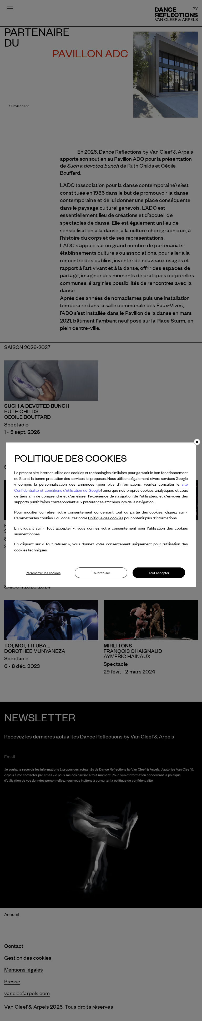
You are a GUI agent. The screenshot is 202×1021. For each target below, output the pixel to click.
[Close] (197, 442)
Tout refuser (101, 573)
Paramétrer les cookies (43, 573)
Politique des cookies (105, 517)
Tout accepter (159, 573)
